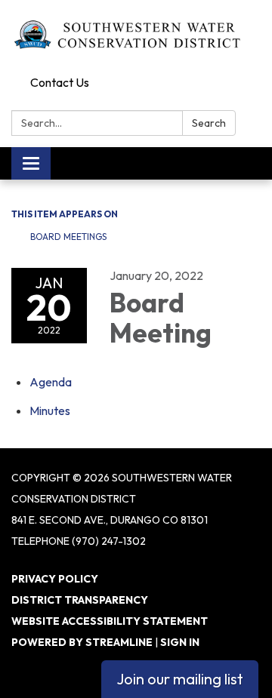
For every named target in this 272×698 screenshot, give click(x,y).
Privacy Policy (54, 579)
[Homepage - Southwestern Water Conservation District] (136, 34)
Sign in (179, 642)
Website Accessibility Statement (109, 621)
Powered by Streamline (82, 642)
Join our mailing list (179, 678)
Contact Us (59, 82)
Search (209, 123)
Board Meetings (68, 236)
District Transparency (79, 600)
